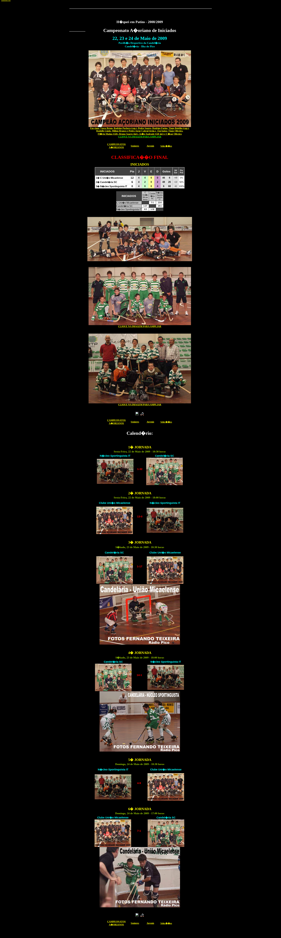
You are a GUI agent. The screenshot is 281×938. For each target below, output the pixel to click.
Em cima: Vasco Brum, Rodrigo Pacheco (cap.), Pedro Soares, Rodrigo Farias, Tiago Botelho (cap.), (139, 128)
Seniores (135, 146)
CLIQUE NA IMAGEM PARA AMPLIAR (139, 326)
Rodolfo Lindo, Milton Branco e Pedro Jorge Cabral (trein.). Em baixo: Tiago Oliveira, (139, 131)
